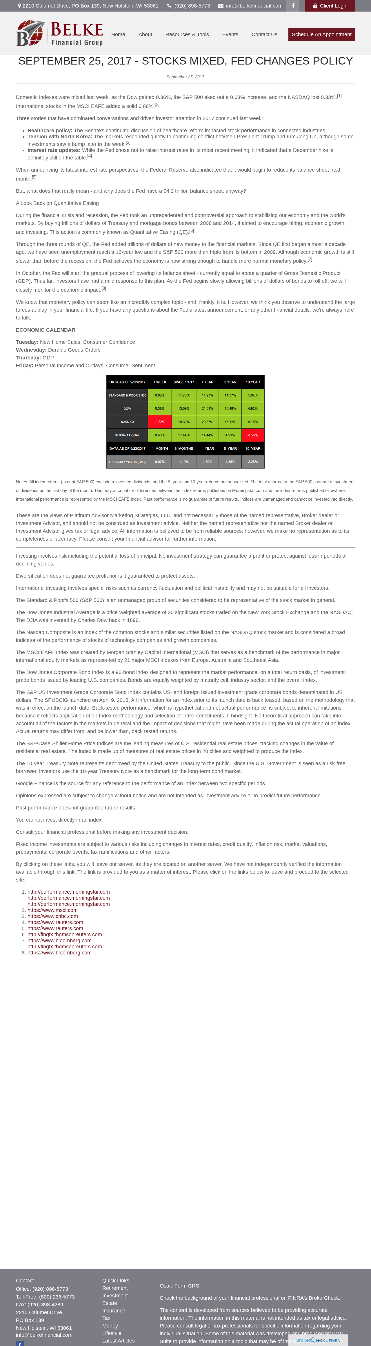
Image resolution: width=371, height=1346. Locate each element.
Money (110, 1326)
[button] (118, 34)
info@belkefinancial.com (254, 6)
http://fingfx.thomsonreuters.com (65, 934)
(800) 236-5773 (57, 1297)
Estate (109, 1303)
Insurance (113, 1311)
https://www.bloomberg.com (60, 940)
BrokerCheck (324, 1298)
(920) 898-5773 (192, 6)
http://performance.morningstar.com (69, 892)
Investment (115, 1296)
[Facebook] (292, 6)
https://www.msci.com (53, 910)
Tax (106, 1318)
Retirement (115, 1288)
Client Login (334, 6)
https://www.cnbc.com (53, 916)
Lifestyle (111, 1333)
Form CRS (186, 1286)
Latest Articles (118, 1341)
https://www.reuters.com (55, 922)
